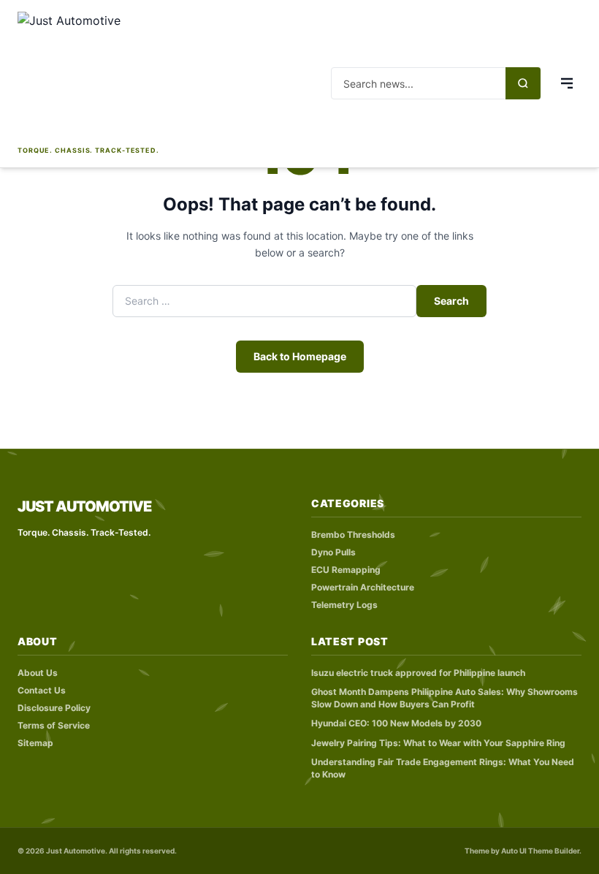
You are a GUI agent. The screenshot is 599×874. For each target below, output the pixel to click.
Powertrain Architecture (362, 587)
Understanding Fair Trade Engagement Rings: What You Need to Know (442, 768)
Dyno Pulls (333, 552)
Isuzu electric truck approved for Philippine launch (418, 672)
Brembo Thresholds (353, 534)
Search (451, 300)
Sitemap (35, 742)
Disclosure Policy (54, 707)
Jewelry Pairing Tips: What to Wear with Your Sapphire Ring (438, 742)
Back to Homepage (299, 356)
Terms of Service (54, 725)
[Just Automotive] (88, 77)
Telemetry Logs (344, 604)
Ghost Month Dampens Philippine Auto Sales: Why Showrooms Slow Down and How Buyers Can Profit (444, 698)
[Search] (523, 83)
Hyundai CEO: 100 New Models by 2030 (396, 723)
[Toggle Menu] (566, 83)
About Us (38, 672)
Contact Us (42, 690)
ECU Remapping (346, 569)
